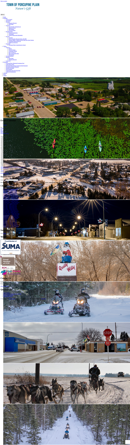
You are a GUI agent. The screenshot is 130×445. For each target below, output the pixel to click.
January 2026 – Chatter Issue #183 (10, 197)
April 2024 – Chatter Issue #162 (10, 223)
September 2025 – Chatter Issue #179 (11, 202)
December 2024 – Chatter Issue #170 (11, 213)
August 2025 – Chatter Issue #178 (10, 203)
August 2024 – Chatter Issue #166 (10, 218)
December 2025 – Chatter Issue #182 (11, 198)
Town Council (9, 19)
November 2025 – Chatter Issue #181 (11, 200)
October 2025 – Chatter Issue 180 (10, 201)
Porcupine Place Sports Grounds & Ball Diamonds (17, 65)
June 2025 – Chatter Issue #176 (10, 206)
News (4, 74)
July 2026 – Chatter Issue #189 (10, 190)
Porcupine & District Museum (12, 67)
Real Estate (11, 24)
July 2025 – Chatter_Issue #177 (10, 204)
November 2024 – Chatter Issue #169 (11, 214)
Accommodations (9, 56)
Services (8, 36)
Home (4, 17)
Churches (11, 37)
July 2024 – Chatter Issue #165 (10, 219)
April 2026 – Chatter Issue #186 (10, 194)
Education (8, 43)
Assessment (11, 34)
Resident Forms (9, 31)
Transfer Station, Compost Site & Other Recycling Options (21, 40)
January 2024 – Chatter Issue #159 (10, 226)
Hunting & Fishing (10, 68)
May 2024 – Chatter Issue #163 (10, 222)
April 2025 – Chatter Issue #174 (10, 208)
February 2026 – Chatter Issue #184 (11, 196)
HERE (4, 233)
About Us (8, 25)
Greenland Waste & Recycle (15, 41)
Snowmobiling (9, 69)
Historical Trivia (12, 28)
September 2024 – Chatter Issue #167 (11, 217)
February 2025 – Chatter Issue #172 (11, 211)
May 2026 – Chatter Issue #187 (10, 192)
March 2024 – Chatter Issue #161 (10, 224)
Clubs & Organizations (11, 71)
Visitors (4, 46)
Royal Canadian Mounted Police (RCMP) (18, 39)
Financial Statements (13, 32)
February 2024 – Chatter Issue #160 (11, 225)
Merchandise (11, 29)
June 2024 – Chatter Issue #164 (10, 220)
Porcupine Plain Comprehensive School (17, 45)
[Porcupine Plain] (23, 12)
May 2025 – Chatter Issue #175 (10, 207)
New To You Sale (4, 168)
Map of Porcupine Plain (14, 53)
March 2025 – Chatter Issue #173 (10, 209)
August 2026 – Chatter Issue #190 (10, 189)
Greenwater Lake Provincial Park (13, 70)
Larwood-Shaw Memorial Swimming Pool (15, 63)
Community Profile (13, 51)
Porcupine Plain (12, 298)
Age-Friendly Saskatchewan (15, 26)
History (10, 48)
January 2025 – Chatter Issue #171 (10, 212)
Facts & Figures (12, 30)
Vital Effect (43, 298)
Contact (5, 75)
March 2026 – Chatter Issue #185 (10, 195)
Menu (3, 14)
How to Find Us (12, 52)
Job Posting (8, 20)
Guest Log (8, 60)
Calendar (5, 73)
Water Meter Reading (7, 296)
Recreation (5, 62)
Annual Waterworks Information (16, 35)
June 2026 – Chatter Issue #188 (10, 191)
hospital (5, 125)
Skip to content (4, 1)
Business (8, 21)
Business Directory (13, 23)
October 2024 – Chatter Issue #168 (10, 215)
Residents (5, 18)
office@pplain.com (5, 286)
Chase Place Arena (10, 64)
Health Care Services (13, 42)
